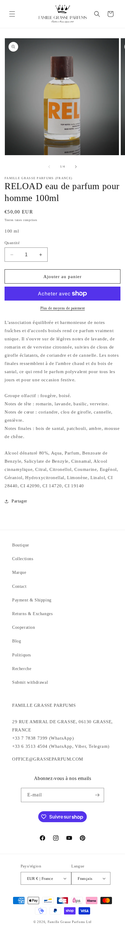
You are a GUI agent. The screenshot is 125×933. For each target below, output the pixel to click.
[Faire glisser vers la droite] (76, 166)
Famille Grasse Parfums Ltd (70, 922)
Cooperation (23, 627)
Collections (22, 559)
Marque (19, 572)
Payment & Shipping (32, 600)
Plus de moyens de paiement (62, 308)
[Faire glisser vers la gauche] (49, 166)
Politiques (21, 655)
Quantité (12, 242)
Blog (16, 641)
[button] (12, 14)
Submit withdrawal (30, 682)
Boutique (20, 545)
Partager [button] (19, 501)
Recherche (21, 668)
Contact (19, 586)
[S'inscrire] (97, 795)
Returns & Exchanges (32, 613)
